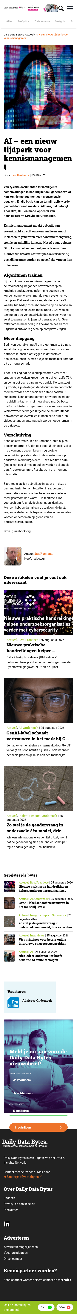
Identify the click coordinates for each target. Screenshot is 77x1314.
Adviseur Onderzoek (37, 1000)
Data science (42, 21)
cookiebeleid (27, 1204)
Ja (42, 1307)
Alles (9, 21)
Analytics (23, 21)
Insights (60, 21)
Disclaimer (11, 1210)
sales (67, 1280)
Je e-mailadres (16, 1104)
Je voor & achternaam (20, 1073)
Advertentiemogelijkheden (21, 1247)
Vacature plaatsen (16, 1252)
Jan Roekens (20, 175)
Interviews (37, 935)
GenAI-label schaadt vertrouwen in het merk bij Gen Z (38, 738)
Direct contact (13, 1258)
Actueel (12, 640)
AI (20, 728)
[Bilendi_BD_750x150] (38, 11)
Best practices (28, 640)
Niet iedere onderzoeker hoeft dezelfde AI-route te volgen (40, 958)
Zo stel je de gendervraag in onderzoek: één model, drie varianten (35, 830)
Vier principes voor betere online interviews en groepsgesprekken (42, 941)
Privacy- (9, 1204)
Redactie (9, 1198)
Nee (62, 1307)
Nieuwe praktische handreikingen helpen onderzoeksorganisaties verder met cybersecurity (38, 653)
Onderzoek (30, 728)
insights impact (30, 816)
